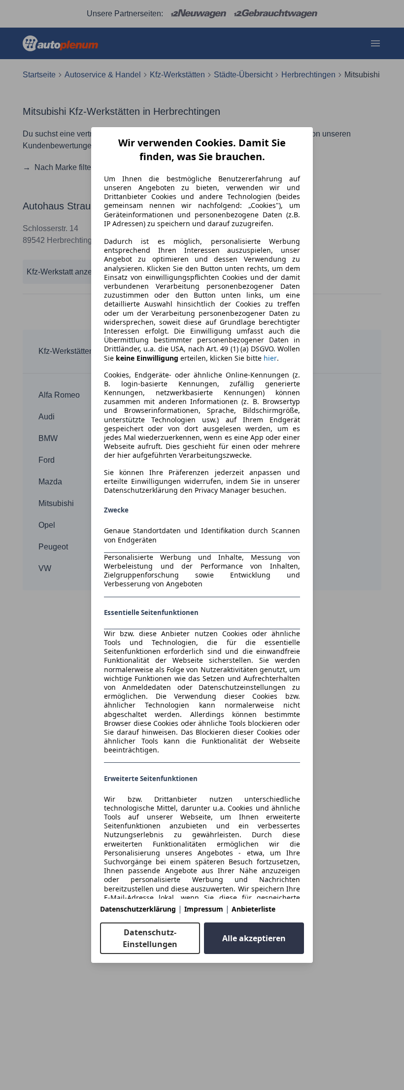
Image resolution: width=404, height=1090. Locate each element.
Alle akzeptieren (254, 938)
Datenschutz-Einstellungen (150, 938)
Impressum (203, 909)
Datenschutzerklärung (138, 909)
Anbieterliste (253, 909)
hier (270, 358)
